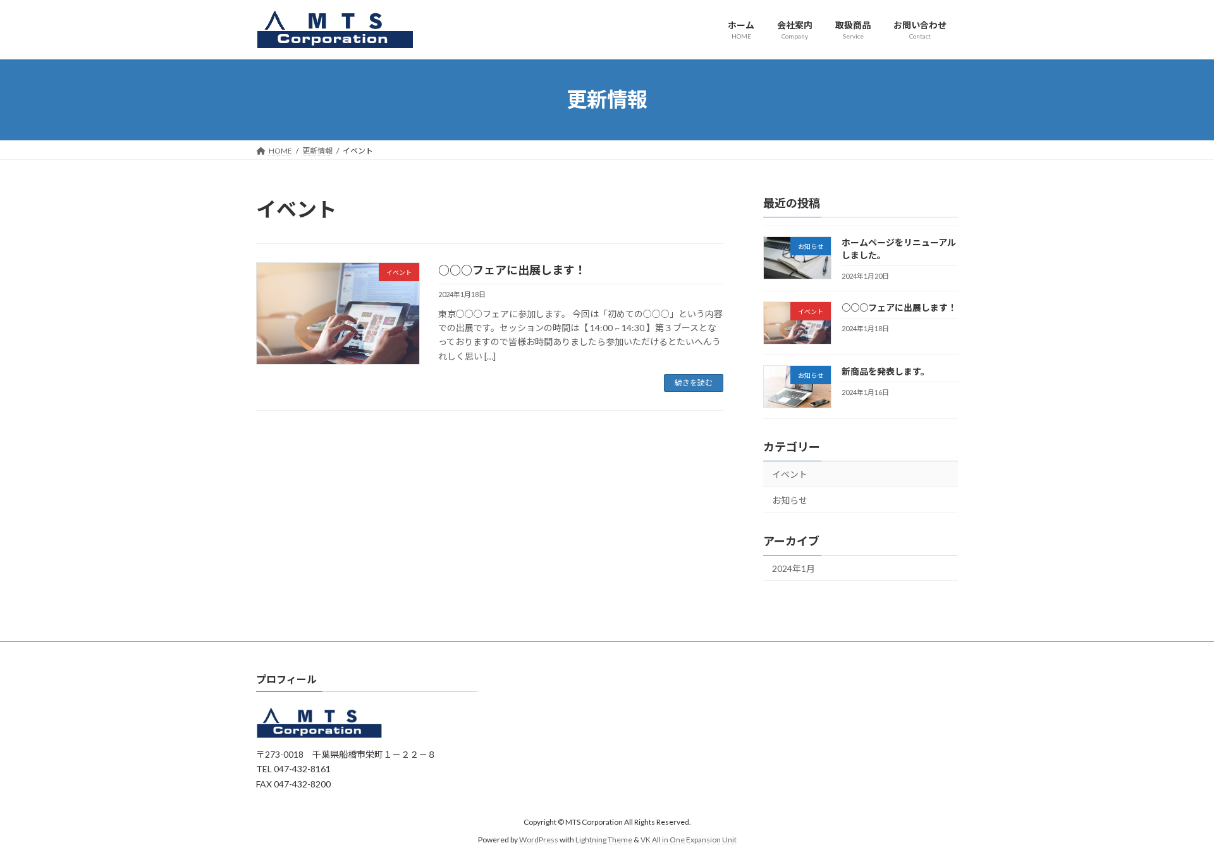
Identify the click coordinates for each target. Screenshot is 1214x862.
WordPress (538, 839)
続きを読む (694, 382)
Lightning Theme (603, 839)
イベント (789, 474)
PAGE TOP (1175, 824)
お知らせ (789, 499)
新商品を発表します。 (885, 370)
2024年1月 (793, 567)
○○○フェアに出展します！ (512, 270)
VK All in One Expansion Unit (689, 839)
